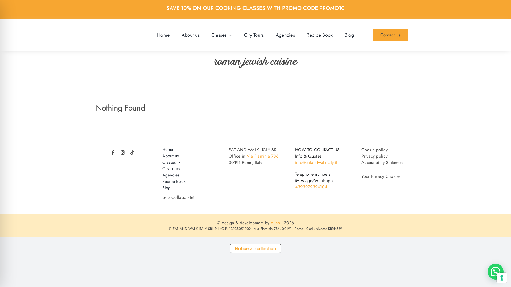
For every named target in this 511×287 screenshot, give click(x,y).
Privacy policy (374, 156)
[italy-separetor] (121, 145)
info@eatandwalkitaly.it (316, 162)
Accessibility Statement (382, 162)
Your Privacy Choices (380, 176)
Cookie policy (374, 150)
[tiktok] (132, 152)
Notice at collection (255, 248)
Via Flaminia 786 (262, 156)
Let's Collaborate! (178, 197)
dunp (275, 223)
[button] (496, 272)
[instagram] (123, 152)
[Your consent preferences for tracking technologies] (502, 278)
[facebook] (113, 152)
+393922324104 (311, 187)
